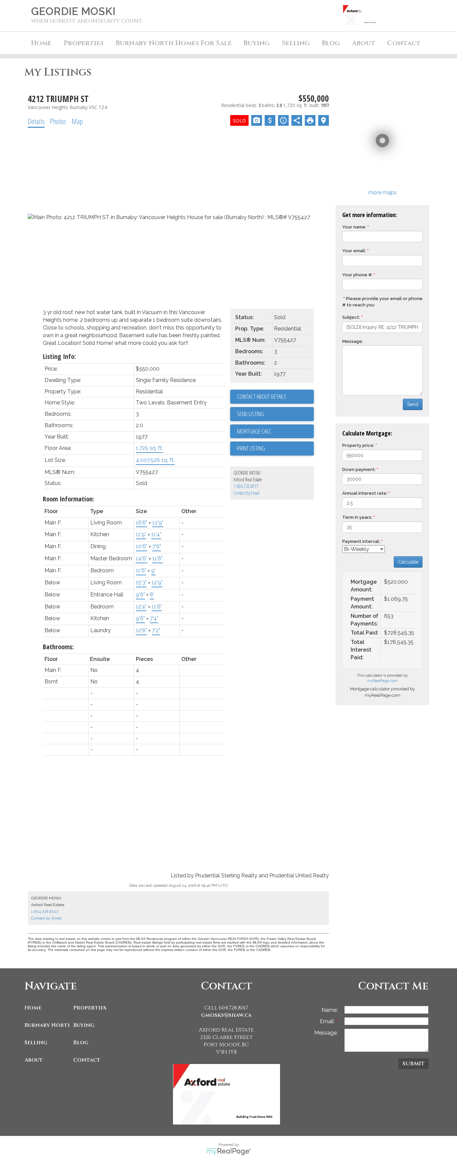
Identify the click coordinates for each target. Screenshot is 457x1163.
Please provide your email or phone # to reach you (382, 301)
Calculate (408, 562)
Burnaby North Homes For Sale (47, 1025)
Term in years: (357, 517)
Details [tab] (36, 121)
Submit (413, 1063)
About (33, 1060)
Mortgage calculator (275, 431)
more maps (382, 192)
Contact (404, 42)
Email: (328, 1021)
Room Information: (68, 498)
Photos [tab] (58, 121)
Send (412, 404)
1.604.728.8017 (246, 486)
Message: (352, 341)
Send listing (250, 414)
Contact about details (261, 396)
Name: (330, 1010)
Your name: (354, 226)
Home (41, 42)
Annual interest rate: (364, 493)
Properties (89, 1007)
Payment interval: (361, 541)
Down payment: (359, 469)
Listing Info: (59, 356)
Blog (331, 42)
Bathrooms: (58, 646)
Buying (83, 1025)
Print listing (251, 448)
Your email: (354, 250)
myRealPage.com (382, 681)
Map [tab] (77, 121)
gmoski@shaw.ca (226, 1015)
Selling (35, 1042)
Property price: (358, 445)
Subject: (351, 317)
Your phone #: (357, 274)
